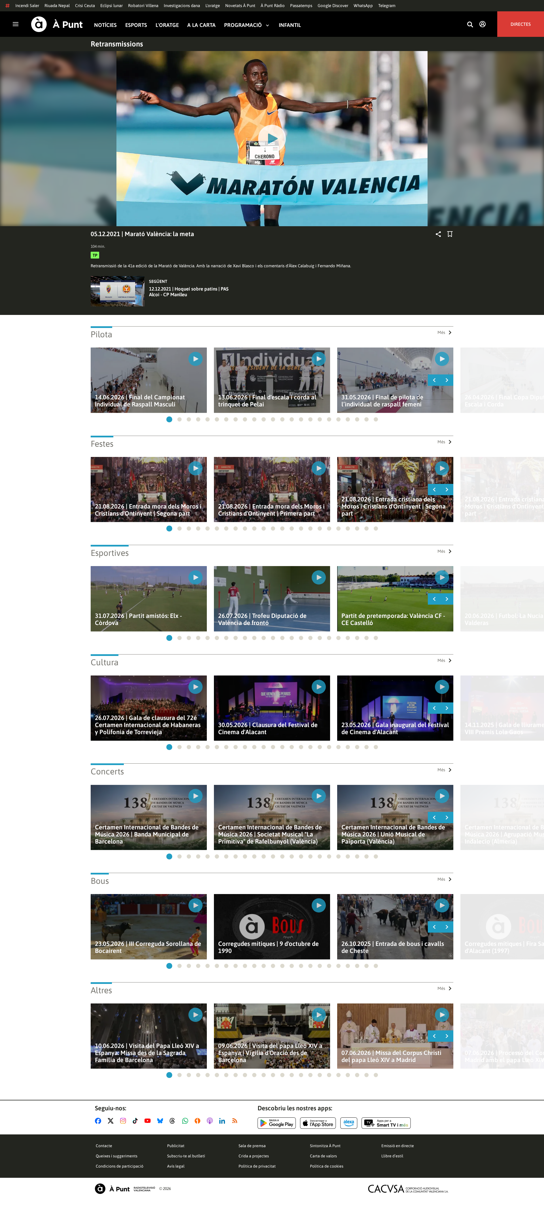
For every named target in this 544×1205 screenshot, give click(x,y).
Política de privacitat (257, 1166)
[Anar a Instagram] (124, 1120)
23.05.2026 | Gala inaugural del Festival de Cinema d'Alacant (395, 728)
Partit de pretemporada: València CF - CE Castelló (393, 619)
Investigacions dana (182, 5)
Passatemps (301, 5)
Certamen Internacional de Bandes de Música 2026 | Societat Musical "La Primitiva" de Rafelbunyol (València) (270, 834)
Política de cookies (326, 1166)
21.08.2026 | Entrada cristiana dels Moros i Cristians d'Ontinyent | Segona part (393, 506)
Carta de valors (323, 1156)
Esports (136, 25)
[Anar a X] (112, 1120)
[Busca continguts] (470, 25)
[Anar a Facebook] (99, 1120)
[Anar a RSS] (236, 1120)
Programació (243, 25)
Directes (521, 24)
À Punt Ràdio (273, 5)
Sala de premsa (252, 1145)
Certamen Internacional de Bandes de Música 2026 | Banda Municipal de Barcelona (147, 834)
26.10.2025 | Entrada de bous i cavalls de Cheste (392, 947)
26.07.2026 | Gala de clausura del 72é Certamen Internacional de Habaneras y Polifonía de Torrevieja (148, 725)
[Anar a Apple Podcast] (211, 1120)
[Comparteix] (438, 234)
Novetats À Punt (240, 5)
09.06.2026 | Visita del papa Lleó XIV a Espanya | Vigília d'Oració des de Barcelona (270, 1053)
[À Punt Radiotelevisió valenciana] (125, 1188)
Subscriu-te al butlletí (186, 1156)
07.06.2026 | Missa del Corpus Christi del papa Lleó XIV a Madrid (391, 1056)
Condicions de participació (119, 1166)
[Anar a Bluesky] (161, 1120)
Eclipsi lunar (111, 5)
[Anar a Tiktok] (136, 1120)
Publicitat (175, 1145)
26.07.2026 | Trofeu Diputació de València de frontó (262, 619)
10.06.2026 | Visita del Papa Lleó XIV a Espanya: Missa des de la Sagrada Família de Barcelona (147, 1053)
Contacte (104, 1145)
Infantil (290, 25)
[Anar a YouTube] (148, 1120)
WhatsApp (363, 5)
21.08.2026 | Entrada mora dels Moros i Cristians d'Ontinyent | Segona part (148, 510)
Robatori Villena (143, 5)
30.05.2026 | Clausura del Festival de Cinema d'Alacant (268, 728)
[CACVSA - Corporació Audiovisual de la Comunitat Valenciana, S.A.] (408, 1188)
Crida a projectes (254, 1156)
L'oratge (212, 5)
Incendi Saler (27, 5)
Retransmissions (117, 44)
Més (441, 332)
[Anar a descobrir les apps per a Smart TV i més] (386, 1123)
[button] (169, 419)
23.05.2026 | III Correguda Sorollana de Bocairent (148, 947)
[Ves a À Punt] (57, 24)
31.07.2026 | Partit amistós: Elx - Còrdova (138, 619)
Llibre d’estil (392, 1156)
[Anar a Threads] (174, 1120)
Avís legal (175, 1166)
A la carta (201, 25)
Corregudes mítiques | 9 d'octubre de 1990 (268, 947)
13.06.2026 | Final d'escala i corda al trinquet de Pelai (267, 401)
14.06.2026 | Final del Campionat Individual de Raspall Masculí (140, 401)
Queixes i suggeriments (116, 1156)
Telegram (387, 5)
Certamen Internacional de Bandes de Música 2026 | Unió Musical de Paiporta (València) (393, 834)
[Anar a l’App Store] (318, 1123)
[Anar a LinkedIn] (223, 1120)
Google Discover (333, 5)
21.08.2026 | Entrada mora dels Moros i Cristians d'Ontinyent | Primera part (271, 510)
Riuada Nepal (57, 5)
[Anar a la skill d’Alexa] (348, 1123)
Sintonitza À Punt (325, 1145)
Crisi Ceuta (85, 5)
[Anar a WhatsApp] (186, 1120)
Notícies (105, 25)
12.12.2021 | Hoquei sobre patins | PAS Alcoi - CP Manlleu (189, 291)
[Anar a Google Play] (277, 1123)
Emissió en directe (397, 1145)
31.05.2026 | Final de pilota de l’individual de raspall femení (382, 401)
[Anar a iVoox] (199, 1120)
